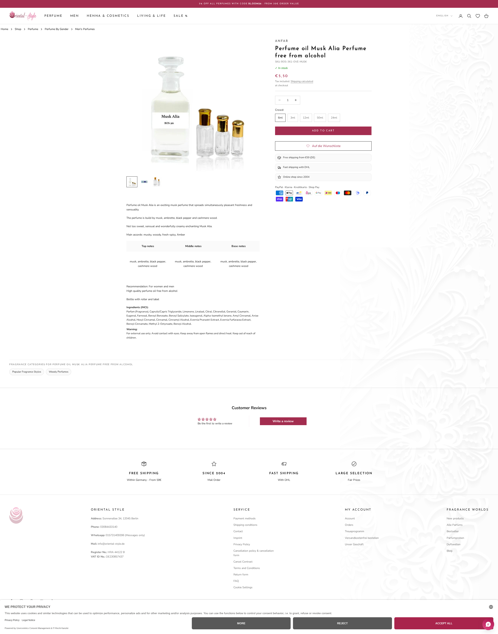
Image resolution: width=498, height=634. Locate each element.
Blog (449, 551)
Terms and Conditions (246, 568)
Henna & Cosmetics (108, 16)
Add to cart (323, 130)
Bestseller (453, 531)
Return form (240, 574)
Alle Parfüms (455, 525)
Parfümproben (455, 538)
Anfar (281, 41)
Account (350, 518)
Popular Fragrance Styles (26, 372)
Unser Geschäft (354, 544)
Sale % (181, 16)
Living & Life (151, 16)
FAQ (236, 581)
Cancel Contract (243, 562)
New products (455, 518)
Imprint (237, 538)
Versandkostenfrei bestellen (362, 538)
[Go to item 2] (144, 181)
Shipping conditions (245, 525)
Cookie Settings (243, 587)
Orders (349, 525)
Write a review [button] (283, 421)
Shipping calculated (302, 81)
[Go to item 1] (131, 181)
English (442, 16)
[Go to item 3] (156, 181)
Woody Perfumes (58, 372)
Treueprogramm (354, 531)
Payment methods (244, 518)
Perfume (53, 16)
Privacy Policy (241, 544)
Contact (238, 531)
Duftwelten (453, 544)
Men (74, 16)
